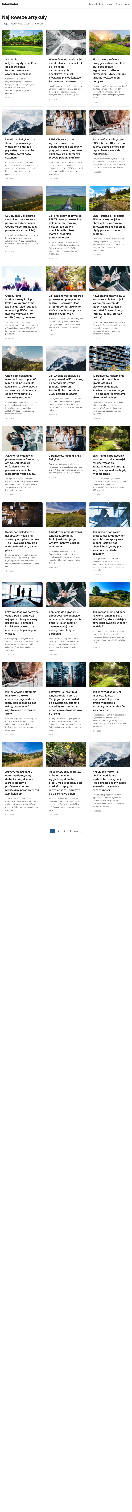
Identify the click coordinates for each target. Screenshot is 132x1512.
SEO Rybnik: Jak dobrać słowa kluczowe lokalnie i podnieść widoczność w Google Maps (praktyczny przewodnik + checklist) (21, 223)
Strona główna (123, 4)
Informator (10, 4)
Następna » (75, 831)
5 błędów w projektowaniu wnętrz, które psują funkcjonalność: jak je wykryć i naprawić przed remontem (65, 539)
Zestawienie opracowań (101, 4)
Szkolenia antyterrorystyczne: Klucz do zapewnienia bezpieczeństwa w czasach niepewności (21, 67)
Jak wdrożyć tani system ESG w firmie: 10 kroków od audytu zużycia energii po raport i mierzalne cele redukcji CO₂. (109, 147)
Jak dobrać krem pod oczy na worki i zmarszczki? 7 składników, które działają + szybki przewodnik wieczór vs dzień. (110, 619)
